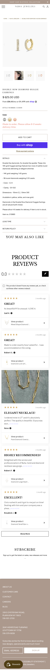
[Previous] (4, 44)
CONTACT (7, 597)
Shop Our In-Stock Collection (25, 2)
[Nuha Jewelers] (25, 6)
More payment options (25, 151)
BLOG (5, 607)
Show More (13, 424)
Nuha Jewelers (28, 664)
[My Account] (47, 7)
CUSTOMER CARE (10, 592)
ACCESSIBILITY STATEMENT (32, 661)
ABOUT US (7, 587)
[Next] (45, 44)
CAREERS (7, 602)
